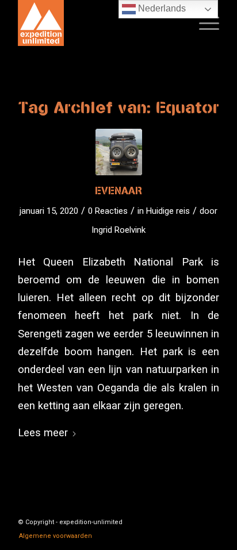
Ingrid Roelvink (118, 230)
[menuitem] (203, 23)
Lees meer (43, 432)
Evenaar (119, 190)
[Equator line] (118, 152)
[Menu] (203, 23)
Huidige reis (168, 211)
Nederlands (161, 8)
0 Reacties (108, 211)
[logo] (98, 23)
